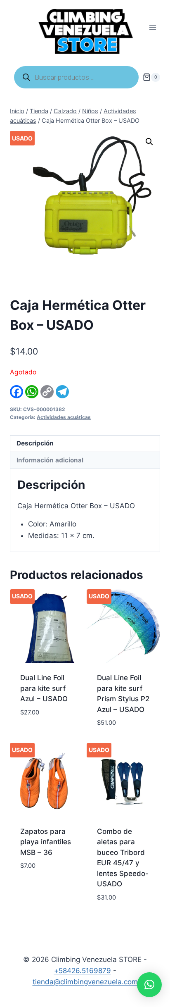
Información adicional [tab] (50, 460)
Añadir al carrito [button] (36, 731)
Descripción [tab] (35, 443)
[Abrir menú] (152, 27)
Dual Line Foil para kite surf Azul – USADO (44, 688)
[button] (149, 141)
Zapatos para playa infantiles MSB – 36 (45, 842)
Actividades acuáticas (64, 417)
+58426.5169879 (82, 971)
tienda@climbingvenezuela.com (85, 982)
